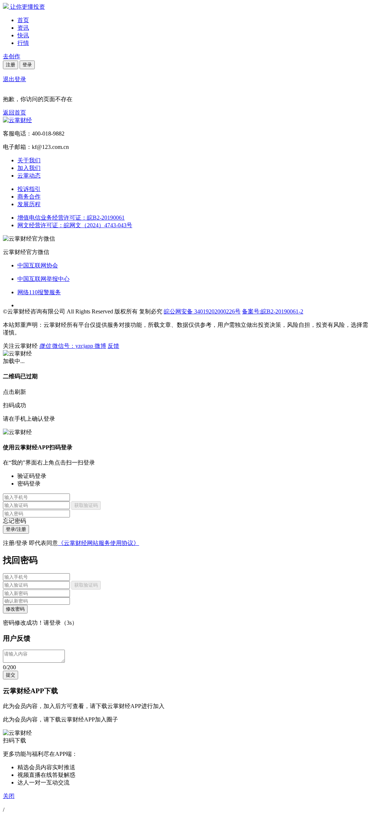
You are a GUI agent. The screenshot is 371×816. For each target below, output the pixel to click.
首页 (23, 20)
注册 (10, 64)
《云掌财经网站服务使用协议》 (98, 543)
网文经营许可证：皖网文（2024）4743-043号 (74, 225)
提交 (10, 675)
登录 (27, 64)
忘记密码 (14, 521)
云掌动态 (29, 175)
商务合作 (29, 196)
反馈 (113, 346)
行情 (23, 43)
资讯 (23, 28)
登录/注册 (16, 529)
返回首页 (14, 112)
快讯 (23, 35)
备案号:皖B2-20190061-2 (272, 311)
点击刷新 (14, 392)
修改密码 (15, 609)
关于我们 (29, 160)
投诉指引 (29, 189)
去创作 (11, 56)
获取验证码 (86, 505)
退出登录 (14, 79)
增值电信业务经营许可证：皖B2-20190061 (71, 218)
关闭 (8, 796)
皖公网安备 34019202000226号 (202, 311)
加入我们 (29, 168)
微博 (100, 346)
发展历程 (29, 204)
